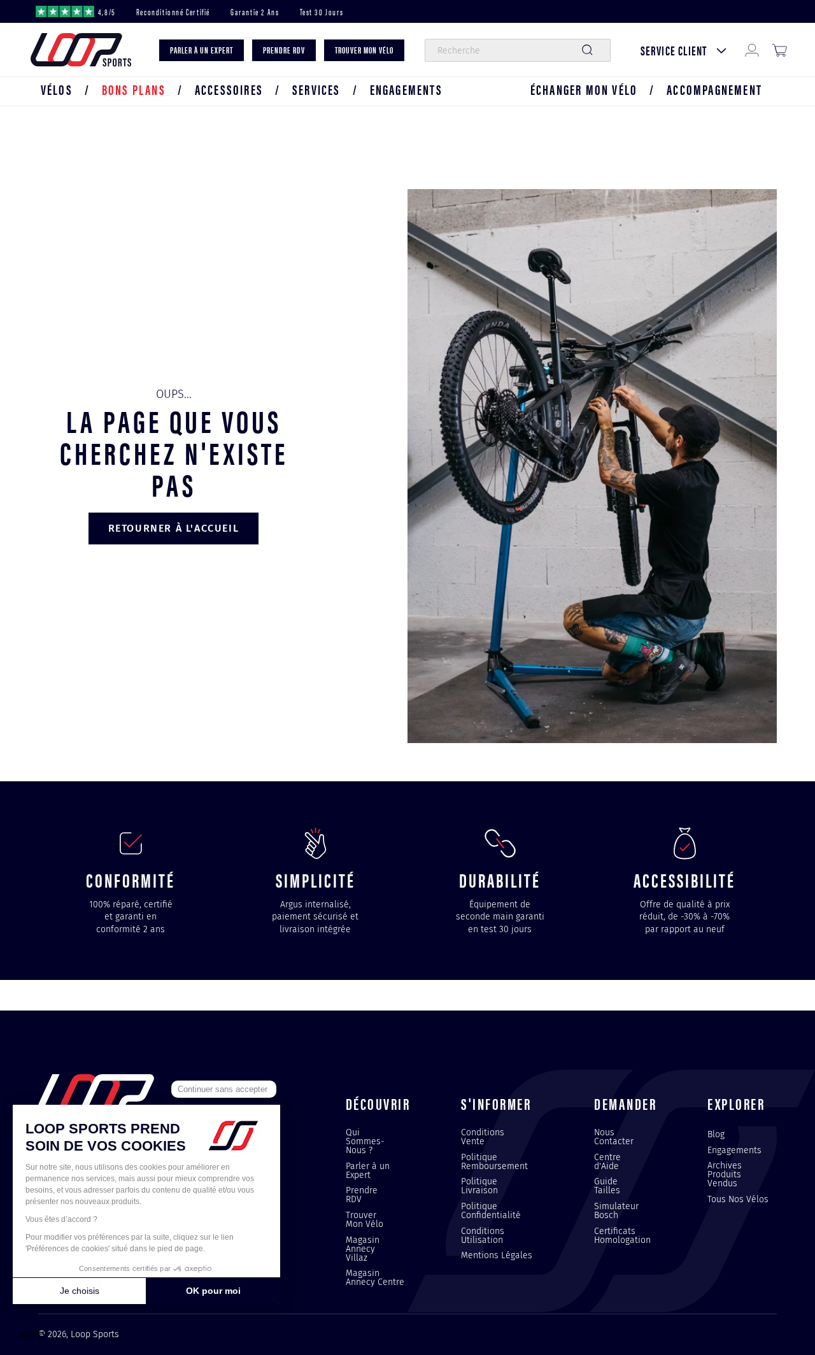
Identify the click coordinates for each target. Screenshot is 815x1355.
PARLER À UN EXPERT (201, 50)
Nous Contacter (614, 1137)
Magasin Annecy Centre (375, 1277)
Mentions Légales (496, 1255)
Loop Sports (95, 1334)
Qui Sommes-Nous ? (365, 1141)
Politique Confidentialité (491, 1210)
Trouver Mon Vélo (364, 1219)
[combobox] (518, 50)
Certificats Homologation (622, 1235)
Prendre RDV (362, 1194)
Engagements (734, 1150)
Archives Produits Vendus (724, 1174)
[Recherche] (587, 50)
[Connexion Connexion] (752, 50)
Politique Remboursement (494, 1161)
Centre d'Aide (607, 1161)
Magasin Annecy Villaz (362, 1249)
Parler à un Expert (368, 1170)
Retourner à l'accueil (173, 528)
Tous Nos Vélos (738, 1199)
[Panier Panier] (779, 50)
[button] (56, 89)
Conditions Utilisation (482, 1235)
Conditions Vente (482, 1137)
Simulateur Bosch (616, 1210)
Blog (716, 1134)
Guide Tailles (607, 1185)
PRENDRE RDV (284, 50)
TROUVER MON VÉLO (364, 50)
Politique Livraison (479, 1185)
